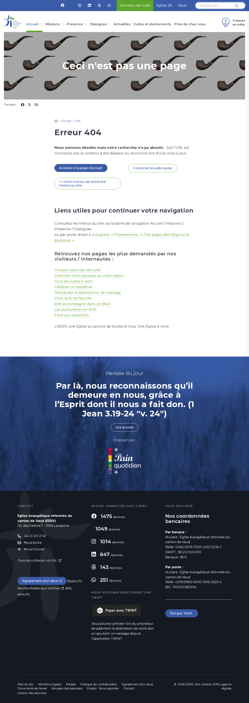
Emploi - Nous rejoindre (103, 688)
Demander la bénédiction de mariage (88, 292)
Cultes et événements (152, 24)
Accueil (32, 24)
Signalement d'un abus (40, 581)
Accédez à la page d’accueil (81, 168)
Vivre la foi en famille (72, 298)
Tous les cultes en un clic (37, 560)
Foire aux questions (72, 315)
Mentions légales (49, 684)
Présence (75, 24)
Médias (71, 684)
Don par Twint (182, 613)
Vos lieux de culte (135, 5)
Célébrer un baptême (73, 287)
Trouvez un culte (238, 22)
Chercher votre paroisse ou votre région (89, 276)
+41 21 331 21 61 (35, 536)
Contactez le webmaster (152, 168)
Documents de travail (32, 688)
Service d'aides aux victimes (39, 588)
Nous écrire (33, 542)
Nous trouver (34, 549)
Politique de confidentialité (98, 684)
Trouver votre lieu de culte (78, 270)
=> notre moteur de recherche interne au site (82, 183)
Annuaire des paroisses (66, 688)
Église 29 (164, 5)
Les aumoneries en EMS (75, 309)
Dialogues (98, 24)
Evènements (128, 235)
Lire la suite (124, 427)
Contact (129, 688)
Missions (52, 24)
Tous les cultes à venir (74, 281)
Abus (182, 5)
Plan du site (25, 684)
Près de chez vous (190, 24)
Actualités (122, 24)
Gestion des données (32, 693)
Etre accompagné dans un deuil (83, 304)
